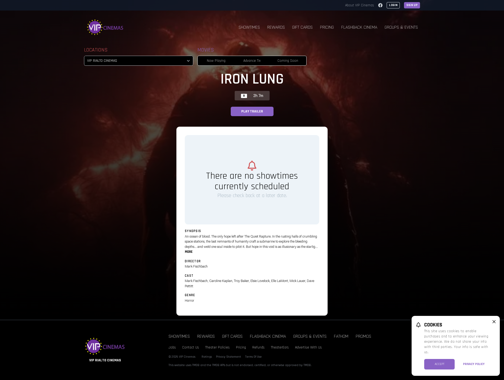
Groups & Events (401, 27)
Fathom (341, 336)
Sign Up (412, 5)
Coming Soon (287, 60)
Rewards (276, 27)
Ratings (207, 357)
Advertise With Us (308, 347)
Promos (363, 336)
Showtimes (249, 27)
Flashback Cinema (359, 27)
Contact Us (190, 347)
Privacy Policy (474, 364)
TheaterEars (280, 347)
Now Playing (216, 60)
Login (393, 5)
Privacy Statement (228, 357)
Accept (439, 364)
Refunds (258, 347)
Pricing (327, 27)
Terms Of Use (253, 357)
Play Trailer (252, 111)
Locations (96, 50)
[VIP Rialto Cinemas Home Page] (105, 27)
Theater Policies (217, 347)
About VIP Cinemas (359, 5)
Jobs (172, 347)
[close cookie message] (494, 321)
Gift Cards (302, 27)
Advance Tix (252, 60)
